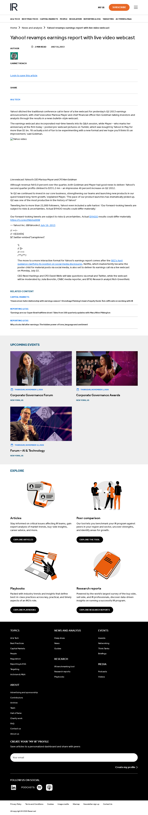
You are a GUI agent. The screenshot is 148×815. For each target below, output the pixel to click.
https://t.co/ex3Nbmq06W (25, 220)
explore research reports (95, 610)
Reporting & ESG (19, 309)
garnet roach (18, 63)
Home (13, 27)
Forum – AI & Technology (27, 450)
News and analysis (32, 27)
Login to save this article (23, 75)
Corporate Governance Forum (31, 395)
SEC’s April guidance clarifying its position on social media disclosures (70, 262)
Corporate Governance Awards (98, 395)
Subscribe (119, 7)
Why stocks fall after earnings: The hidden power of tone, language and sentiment (49, 324)
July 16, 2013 (47, 225)
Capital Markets (19, 297)
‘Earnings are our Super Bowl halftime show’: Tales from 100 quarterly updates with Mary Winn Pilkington (60, 312)
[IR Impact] (14, 7)
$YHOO (93, 216)
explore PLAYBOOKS (25, 610)
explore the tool (90, 539)
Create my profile (125, 767)
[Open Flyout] (136, 7)
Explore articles (23, 539)
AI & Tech (15, 99)
